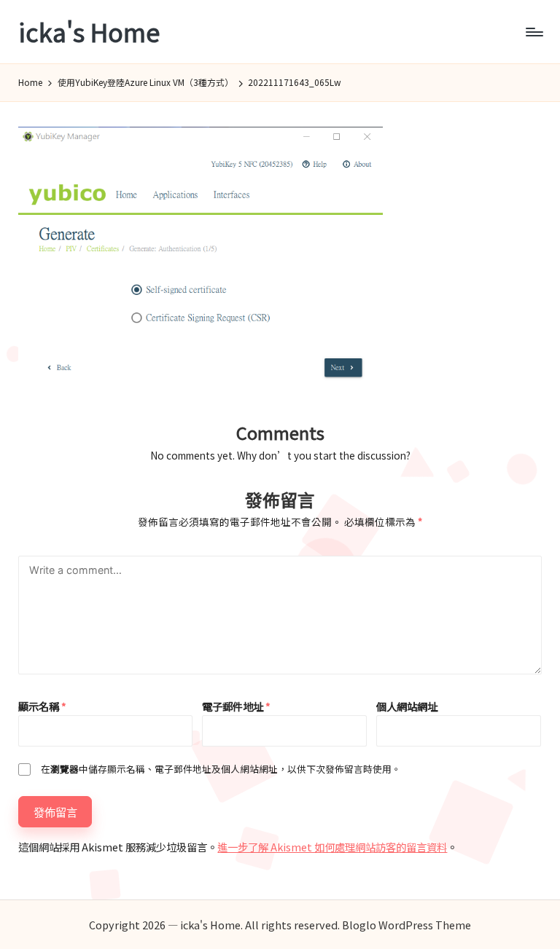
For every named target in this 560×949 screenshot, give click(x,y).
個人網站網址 (407, 706)
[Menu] (533, 32)
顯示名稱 (42, 706)
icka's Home (89, 31)
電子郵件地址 (236, 706)
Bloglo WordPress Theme (406, 924)
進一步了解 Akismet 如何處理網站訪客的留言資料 (332, 846)
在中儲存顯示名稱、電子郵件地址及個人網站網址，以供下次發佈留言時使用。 (221, 769)
